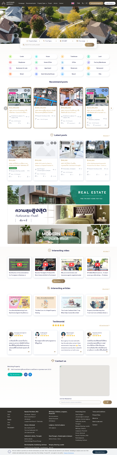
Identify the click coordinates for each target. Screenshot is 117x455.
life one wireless (53, 416)
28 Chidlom (52, 421)
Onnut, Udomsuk (29, 425)
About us (95, 418)
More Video (57, 281)
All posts (105, 135)
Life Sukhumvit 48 (29, 432)
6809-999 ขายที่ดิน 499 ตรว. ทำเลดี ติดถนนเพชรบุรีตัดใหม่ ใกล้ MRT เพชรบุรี (45, 111)
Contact (61, 3)
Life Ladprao (52, 428)
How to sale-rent (97, 421)
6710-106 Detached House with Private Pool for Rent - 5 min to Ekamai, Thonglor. (96, 164)
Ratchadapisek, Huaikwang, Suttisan (35, 444)
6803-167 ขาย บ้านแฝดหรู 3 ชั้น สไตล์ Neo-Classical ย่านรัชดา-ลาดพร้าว (18, 111)
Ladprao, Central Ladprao (57, 425)
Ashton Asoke (28, 439)
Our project (10, 427)
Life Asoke (27, 419)
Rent (8, 417)
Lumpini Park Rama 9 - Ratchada (33, 421)
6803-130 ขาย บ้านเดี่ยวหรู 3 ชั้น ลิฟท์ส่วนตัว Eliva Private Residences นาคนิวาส (70, 111)
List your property (96, 3)
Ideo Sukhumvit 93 (29, 428)
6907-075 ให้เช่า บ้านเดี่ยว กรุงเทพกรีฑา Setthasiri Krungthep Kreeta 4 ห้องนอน (71, 164)
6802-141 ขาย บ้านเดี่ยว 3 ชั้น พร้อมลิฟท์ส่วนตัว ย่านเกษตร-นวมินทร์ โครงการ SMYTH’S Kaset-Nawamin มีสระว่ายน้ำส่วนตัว (96, 111)
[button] (114, 25)
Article (55, 3)
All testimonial (103, 325)
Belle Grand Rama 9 (29, 417)
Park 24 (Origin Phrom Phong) (32, 441)
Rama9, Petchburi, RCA (31, 411)
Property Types (42, 3)
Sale (8, 414)
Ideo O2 (51, 447)
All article (105, 289)
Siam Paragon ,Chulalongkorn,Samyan (60, 436)
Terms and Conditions (99, 411)
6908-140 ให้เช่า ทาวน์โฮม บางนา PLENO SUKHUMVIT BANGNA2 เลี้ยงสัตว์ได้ (19, 164)
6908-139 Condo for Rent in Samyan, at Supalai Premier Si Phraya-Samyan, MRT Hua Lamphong (44, 164)
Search (89, 45)
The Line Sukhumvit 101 (31, 430)
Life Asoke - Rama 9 (30, 414)
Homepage (21, 3)
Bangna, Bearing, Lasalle (56, 444)
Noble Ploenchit (53, 418)
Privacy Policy (96, 415)
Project (50, 3)
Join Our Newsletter (66, 398)
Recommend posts (31, 3)
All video (105, 251)
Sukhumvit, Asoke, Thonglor (33, 436)
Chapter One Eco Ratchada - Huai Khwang (36, 447)
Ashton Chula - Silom (55, 439)
